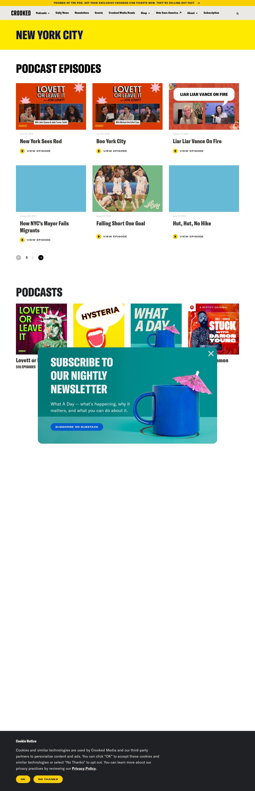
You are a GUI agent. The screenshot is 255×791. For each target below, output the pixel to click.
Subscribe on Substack (76, 427)
